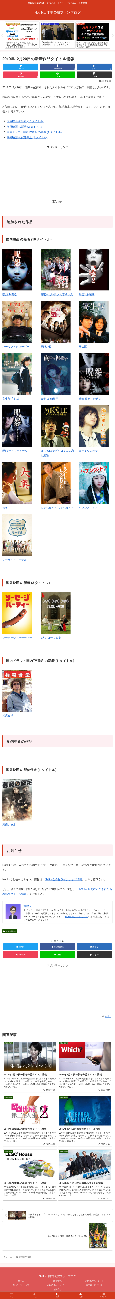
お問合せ (57, 1289)
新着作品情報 (11, 931)
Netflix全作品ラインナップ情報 (63, 879)
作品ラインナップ (20, 1284)
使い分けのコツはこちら (76, 916)
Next (112, 35)
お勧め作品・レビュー (57, 1284)
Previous (2, 35)
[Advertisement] (57, 170)
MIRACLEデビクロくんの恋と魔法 (57, 453)
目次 (54, 201)
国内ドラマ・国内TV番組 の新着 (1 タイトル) (34, 132)
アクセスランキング (94, 1280)
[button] (106, 666)
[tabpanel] (22, 35)
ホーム (21, 1280)
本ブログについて (94, 1284)
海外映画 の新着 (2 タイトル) (24, 126)
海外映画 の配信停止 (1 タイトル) (27, 137)
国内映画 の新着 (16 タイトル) (25, 121)
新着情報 (57, 1280)
